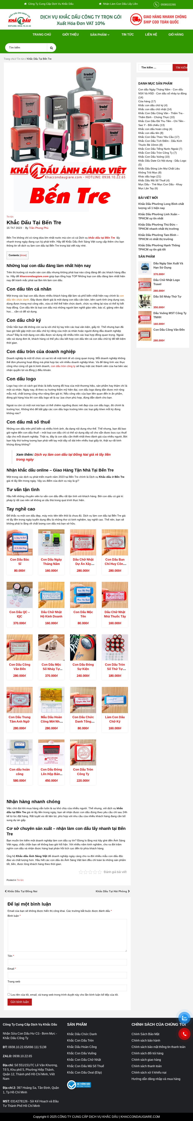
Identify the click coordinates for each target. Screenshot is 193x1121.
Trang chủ (42, 34)
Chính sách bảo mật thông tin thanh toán (158, 1047)
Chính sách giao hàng (146, 1059)
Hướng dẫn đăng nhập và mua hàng (156, 1079)
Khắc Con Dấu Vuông (81, 1053)
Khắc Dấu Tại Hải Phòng (111, 891)
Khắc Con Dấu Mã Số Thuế (85, 1066)
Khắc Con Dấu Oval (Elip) (84, 1072)
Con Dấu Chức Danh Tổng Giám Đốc (83, 722)
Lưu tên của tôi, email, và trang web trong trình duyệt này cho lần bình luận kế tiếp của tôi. (65, 994)
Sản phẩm (98, 34)
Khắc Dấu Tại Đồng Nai (22, 891)
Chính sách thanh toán (147, 1066)
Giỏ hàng (176, 34)
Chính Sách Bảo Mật (145, 1034)
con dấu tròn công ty (63, 366)
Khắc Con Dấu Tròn (80, 1040)
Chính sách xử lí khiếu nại (149, 1072)
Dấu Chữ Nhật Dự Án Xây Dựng (83, 564)
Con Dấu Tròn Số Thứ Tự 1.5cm (115, 669)
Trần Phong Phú (38, 227)
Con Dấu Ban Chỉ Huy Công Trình (115, 564)
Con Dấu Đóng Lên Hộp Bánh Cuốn (51, 774)
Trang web (14, 981)
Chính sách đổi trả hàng (147, 1053)
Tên (11, 955)
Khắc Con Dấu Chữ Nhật (84, 1059)
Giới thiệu (70, 34)
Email (12, 968)
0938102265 (168, 4)
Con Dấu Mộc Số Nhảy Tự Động (51, 669)
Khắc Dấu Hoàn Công (82, 1047)
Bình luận (14, 915)
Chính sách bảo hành (146, 1040)
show (23, 255)
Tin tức (128, 34)
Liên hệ (151, 34)
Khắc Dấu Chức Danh (82, 1034)
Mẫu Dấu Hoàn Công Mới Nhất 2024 (51, 722)
